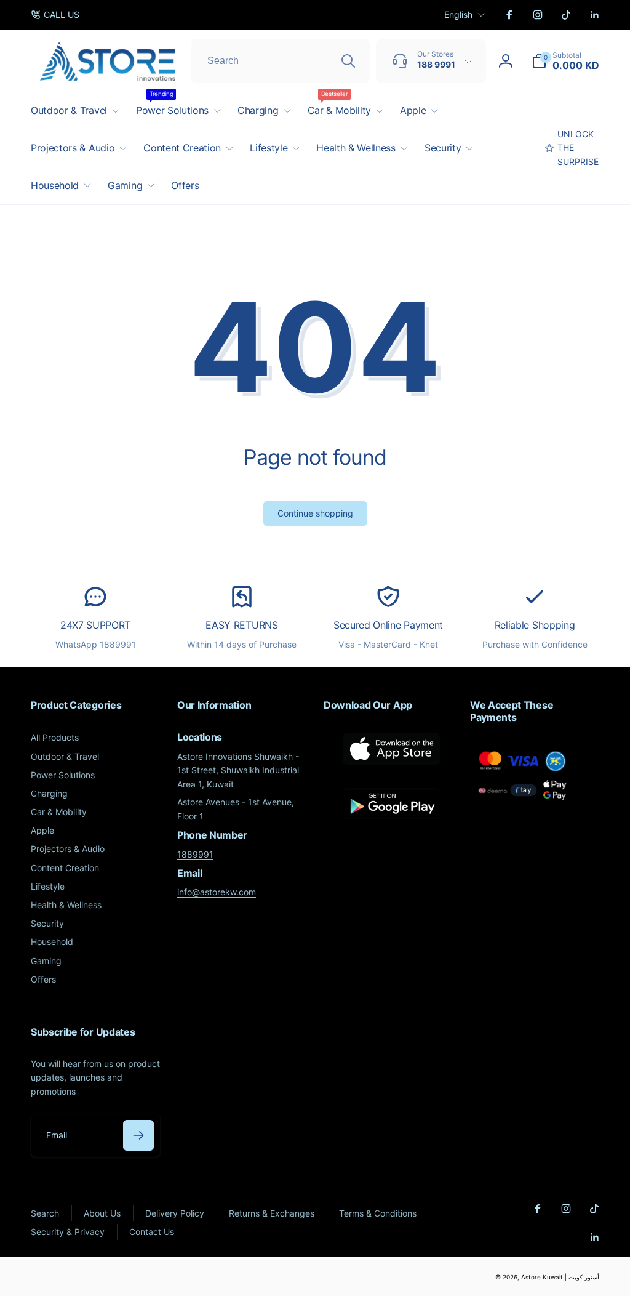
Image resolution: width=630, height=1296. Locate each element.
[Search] (348, 61)
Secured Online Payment (388, 625)
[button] (565, 61)
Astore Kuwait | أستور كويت (560, 1277)
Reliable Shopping (535, 625)
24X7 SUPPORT (95, 625)
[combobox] (280, 61)
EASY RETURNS (241, 625)
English (458, 14)
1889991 (195, 854)
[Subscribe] (138, 1135)
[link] (55, 15)
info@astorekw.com (216, 892)
